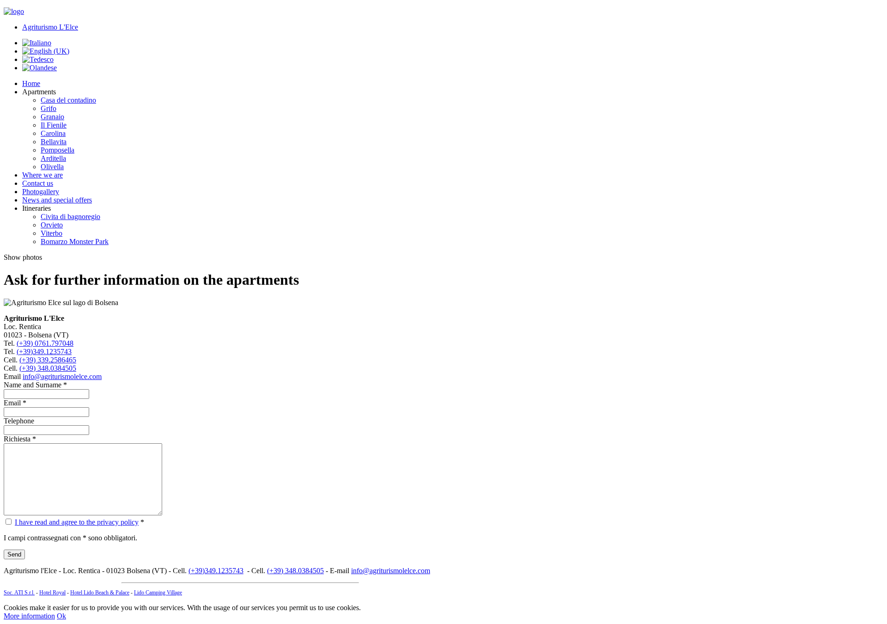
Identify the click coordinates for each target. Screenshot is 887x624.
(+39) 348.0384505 (47, 368)
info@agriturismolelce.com (62, 376)
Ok (61, 616)
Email (12, 403)
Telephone (19, 421)
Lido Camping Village (158, 592)
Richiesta (17, 439)
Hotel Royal (52, 592)
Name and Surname (32, 385)
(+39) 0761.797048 (45, 343)
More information (29, 616)
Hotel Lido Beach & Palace (99, 592)
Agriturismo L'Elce (50, 27)
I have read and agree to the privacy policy (77, 522)
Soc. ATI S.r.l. (19, 592)
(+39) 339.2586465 (47, 360)
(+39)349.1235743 (44, 351)
